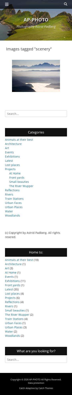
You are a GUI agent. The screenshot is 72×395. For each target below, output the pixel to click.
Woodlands (12, 215)
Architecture (13, 144)
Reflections (12, 190)
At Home (15, 173)
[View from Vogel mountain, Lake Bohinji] (36, 76)
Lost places (12, 165)
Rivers (9, 194)
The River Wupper (21, 186)
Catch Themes (46, 388)
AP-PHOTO (36, 19)
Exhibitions (12, 156)
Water (9, 211)
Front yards (16, 177)
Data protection (36, 382)
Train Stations (14, 199)
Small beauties (19, 182)
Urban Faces (13, 203)
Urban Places (14, 207)
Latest (9, 161)
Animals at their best (19, 140)
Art (7, 148)
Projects (10, 169)
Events (9, 152)
